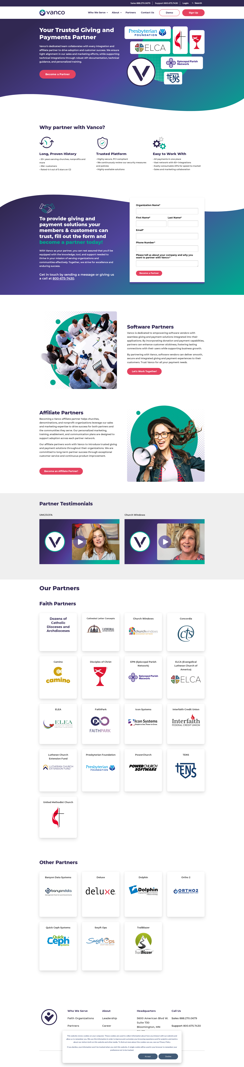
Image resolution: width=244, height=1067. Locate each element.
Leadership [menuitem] (109, 1018)
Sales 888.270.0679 (140, 3)
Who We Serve (96, 12)
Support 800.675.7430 (166, 3)
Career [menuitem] (106, 1025)
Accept (148, 1056)
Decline (168, 1056)
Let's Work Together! (144, 371)
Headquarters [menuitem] (146, 1010)
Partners (131, 12)
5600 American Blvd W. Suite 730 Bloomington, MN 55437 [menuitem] (152, 1025)
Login (186, 3)
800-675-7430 (63, 278)
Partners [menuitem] (73, 1025)
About (115, 12)
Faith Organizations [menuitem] (80, 1018)
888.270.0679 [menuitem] (184, 1018)
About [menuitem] (106, 1010)
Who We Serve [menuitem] (77, 1010)
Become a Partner (57, 74)
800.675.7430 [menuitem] (186, 1025)
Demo (169, 12)
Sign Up (193, 12)
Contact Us (147, 12)
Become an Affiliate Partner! (61, 471)
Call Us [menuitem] (176, 1010)
